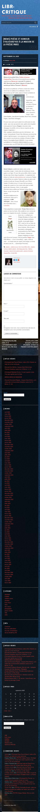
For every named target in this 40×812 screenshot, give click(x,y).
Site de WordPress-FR (11, 632)
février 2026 (8, 416)
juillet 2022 (7, 503)
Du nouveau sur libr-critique (12, 673)
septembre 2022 (9, 499)
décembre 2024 (9, 444)
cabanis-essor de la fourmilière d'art (20, 247)
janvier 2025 (8, 442)
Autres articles (17, 262)
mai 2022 (7, 507)
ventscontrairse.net (20, 177)
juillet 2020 (7, 552)
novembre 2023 (9, 471)
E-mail (6, 311)
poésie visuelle (9, 610)
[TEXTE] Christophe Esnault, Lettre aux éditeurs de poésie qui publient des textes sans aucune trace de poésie (20, 789)
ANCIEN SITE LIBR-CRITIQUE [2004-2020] (20, 18)
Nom (5, 303)
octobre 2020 (8, 546)
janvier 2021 (8, 540)
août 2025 (7, 428)
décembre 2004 (9, 572)
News (11, 60)
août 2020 (7, 550)
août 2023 (7, 477)
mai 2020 (7, 556)
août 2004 (7, 578)
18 (24, 702)
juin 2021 (7, 530)
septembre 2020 (9, 548)
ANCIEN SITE (8, 742)
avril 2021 (7, 534)
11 (24, 699)
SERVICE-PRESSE (10, 744)
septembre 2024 (9, 450)
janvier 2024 (8, 467)
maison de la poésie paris (16, 251)
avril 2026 (7, 412)
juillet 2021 (7, 528)
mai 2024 (7, 458)
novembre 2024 (9, 446)
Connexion (7, 626)
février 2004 (8, 582)
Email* (5, 392)
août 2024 (7, 452)
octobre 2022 (8, 497)
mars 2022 (7, 511)
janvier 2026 (8, 418)
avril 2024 (7, 461)
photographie (8, 608)
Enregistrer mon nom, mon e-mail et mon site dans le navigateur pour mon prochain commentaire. (19, 328)
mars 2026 (7, 414)
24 (20, 705)
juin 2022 (7, 505)
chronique (7, 594)
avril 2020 (7, 558)
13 (34, 699)
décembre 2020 (9, 542)
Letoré (6, 754)
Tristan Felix (8, 771)
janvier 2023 (8, 491)
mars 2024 (7, 463)
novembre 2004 (9, 574)
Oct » (9, 711)
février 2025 (8, 440)
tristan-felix (14, 253)
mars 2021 (7, 536)
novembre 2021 (9, 519)
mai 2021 (7, 532)
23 (15, 705)
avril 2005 (7, 570)
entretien (7, 600)
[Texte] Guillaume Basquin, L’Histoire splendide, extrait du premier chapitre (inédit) (29, 344)
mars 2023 (7, 487)
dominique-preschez (22, 249)
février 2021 (8, 538)
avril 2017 (7, 566)
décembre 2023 (9, 469)
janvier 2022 (8, 515)
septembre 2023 (9, 475)
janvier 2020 (8, 564)
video (6, 614)
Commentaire (8, 283)
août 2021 (7, 526)
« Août (5, 711)
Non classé (8, 606)
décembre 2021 (9, 517)
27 (34, 705)
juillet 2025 (7, 430)
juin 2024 (7, 456)
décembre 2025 (9, 420)
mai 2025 (7, 434)
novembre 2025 (9, 422)
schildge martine (9, 772)
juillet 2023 (7, 479)
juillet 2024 (7, 454)
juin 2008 (7, 568)
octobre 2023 (8, 473)
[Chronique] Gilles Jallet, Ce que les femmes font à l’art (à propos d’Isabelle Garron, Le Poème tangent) (20, 774)
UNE (14, 60)
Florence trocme (9, 767)
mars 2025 (7, 438)
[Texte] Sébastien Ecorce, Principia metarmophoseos (19, 671)
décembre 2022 (9, 493)
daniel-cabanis (12, 249)
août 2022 (7, 501)
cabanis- (7, 247)
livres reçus (8, 602)
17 (20, 702)
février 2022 (8, 513)
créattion (7, 739)
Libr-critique (14, 9)
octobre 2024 (8, 448)
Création (7, 596)
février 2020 (8, 562)
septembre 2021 (9, 523)
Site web (6, 318)
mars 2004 (7, 580)
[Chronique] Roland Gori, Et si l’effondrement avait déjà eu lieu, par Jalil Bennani (9, 345)
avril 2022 (7, 509)
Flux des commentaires (11, 630)
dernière (7, 205)
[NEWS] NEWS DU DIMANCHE (13, 377)
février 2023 (8, 489)
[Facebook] (37, 27)
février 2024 (8, 465)
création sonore (9, 598)
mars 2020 (7, 560)
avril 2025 (7, 436)
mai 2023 (7, 483)
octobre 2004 (8, 576)
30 (15, 708)
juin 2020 (7, 554)
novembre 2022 (9, 495)
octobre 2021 (8, 521)
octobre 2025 (8, 424)
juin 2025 (7, 432)
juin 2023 (7, 481)
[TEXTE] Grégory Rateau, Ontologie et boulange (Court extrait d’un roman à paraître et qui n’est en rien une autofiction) (20, 759)
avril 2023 (7, 485)
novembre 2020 (9, 544)
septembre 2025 (9, 426)
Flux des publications (10, 628)
